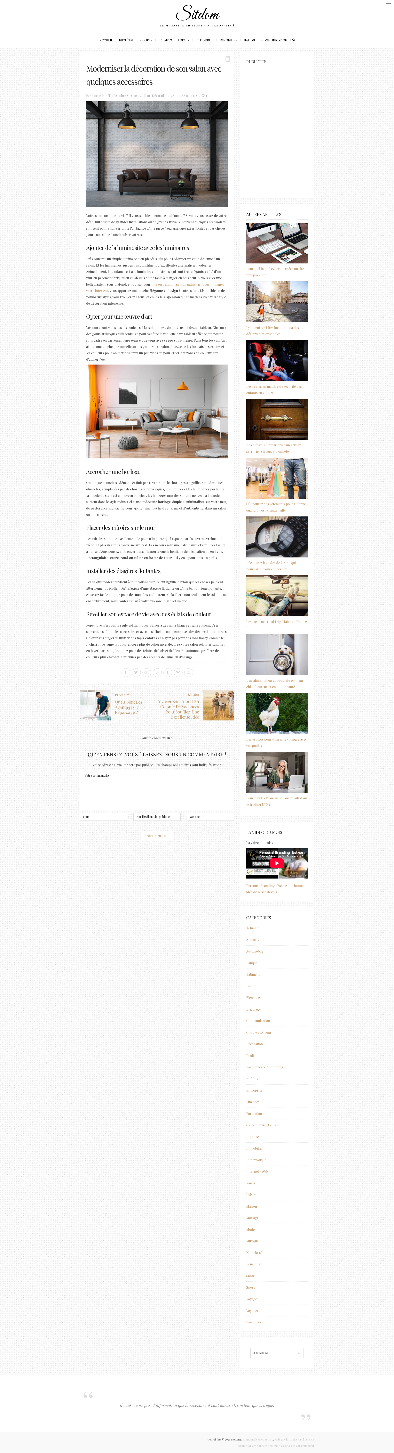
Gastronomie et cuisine (263, 1125)
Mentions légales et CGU (258, 1439)
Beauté (251, 986)
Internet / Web (257, 1171)
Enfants (165, 40)
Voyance (252, 1310)
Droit (250, 1055)
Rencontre (254, 1264)
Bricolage (253, 1009)
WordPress (254, 1322)
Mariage (252, 1218)
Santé (250, 1276)
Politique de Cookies (286, 1439)
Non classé (254, 1252)
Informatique (256, 1160)
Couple (146, 40)
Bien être (126, 40)
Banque (251, 963)
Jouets (250, 1183)
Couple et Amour (258, 1032)
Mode (250, 1229)
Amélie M (98, 95)
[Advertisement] (277, 130)
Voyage (251, 1299)
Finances (252, 1102)
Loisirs (183, 40)
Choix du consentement (299, 1445)
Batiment (253, 974)
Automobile (254, 951)
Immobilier (228, 40)
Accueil (106, 40)
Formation (254, 1113)
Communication (274, 40)
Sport (250, 1287)
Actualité (252, 928)
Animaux (252, 940)
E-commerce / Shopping (264, 1067)
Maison (249, 40)
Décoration (159, 95)
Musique (252, 1241)
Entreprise (204, 40)
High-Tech (254, 1137)
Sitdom (197, 15)
